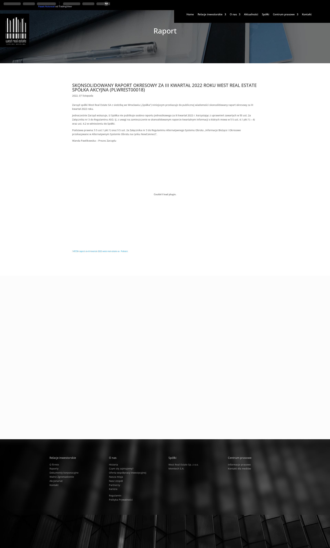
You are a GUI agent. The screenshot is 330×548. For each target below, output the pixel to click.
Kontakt (307, 14)
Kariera (113, 489)
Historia (113, 464)
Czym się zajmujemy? (121, 468)
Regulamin (115, 495)
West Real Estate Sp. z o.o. (183, 464)
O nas (233, 14)
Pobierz (124, 251)
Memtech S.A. (176, 468)
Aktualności (251, 14)
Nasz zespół (116, 481)
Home (190, 14)
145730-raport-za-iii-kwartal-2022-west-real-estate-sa (95, 251)
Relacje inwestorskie (210, 14)
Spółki (265, 14)
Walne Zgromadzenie (62, 476)
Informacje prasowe (239, 464)
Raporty (54, 468)
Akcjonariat (56, 481)
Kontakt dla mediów (239, 468)
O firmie (54, 464)
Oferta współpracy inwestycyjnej (127, 472)
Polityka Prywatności (121, 499)
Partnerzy (114, 485)
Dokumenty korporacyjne (64, 472)
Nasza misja (116, 476)
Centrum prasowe (284, 14)
